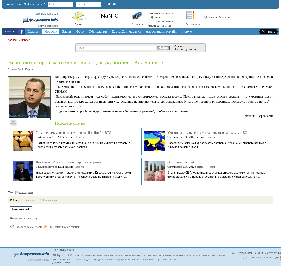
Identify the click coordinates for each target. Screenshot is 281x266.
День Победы (105, 259)
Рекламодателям (185, 49)
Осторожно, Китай (180, 162)
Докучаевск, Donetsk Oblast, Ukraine (110, 16)
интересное (165, 255)
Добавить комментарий (28, 226)
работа (196, 255)
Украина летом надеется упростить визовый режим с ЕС (207, 132)
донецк (118, 255)
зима (164, 259)
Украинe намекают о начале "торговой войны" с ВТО (73, 132)
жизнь (99, 255)
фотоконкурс (179, 255)
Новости (26, 40)
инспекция (90, 255)
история (221, 255)
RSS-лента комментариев (64, 226)
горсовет (173, 259)
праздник (146, 255)
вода (189, 255)
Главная (12, 40)
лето (155, 255)
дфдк (94, 259)
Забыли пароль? (34, 4)
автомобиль (147, 259)
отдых (87, 259)
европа (22, 192)
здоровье (108, 255)
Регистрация (14, 4)
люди (62, 259)
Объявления (193, 24)
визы (30, 192)
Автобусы (138, 24)
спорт (157, 259)
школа (79, 259)
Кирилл (29, 69)
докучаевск (62, 254)
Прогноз (79, 24)
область (71, 259)
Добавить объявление (218, 17)
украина (136, 255)
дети (212, 255)
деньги (205, 255)
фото (55, 259)
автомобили (134, 259)
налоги (78, 255)
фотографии (119, 259)
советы (127, 255)
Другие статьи (61, 262)
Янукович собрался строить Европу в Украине (68, 162)
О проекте (180, 46)
